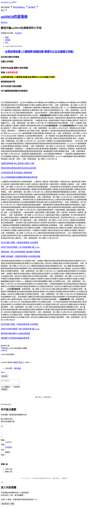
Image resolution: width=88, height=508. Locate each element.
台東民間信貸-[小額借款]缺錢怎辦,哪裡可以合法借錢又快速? (39, 51)
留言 (20, 362)
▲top (3, 372)
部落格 (7, 40)
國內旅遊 (17, 368)
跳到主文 (4, 22)
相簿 (7, 37)
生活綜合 (18, 33)
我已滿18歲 (5, 504)
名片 (7, 42)
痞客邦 (15, 362)
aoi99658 (4, 350)
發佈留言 (4, 389)
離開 (12, 504)
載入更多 (4, 376)
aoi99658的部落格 (14, 17)
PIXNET (28, 478)
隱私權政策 (56, 478)
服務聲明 (64, 478)
